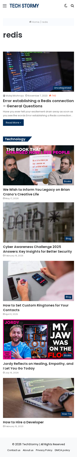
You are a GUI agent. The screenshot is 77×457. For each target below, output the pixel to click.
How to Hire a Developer (23, 422)
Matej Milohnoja (15, 95)
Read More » (13, 122)
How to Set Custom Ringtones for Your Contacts (36, 307)
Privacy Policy (44, 450)
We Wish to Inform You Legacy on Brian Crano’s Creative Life (36, 192)
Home (35, 22)
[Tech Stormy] (24, 6)
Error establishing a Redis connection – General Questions (38, 103)
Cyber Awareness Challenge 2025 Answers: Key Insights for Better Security (37, 249)
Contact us (13, 450)
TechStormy (30, 444)
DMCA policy (62, 450)
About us (28, 450)
